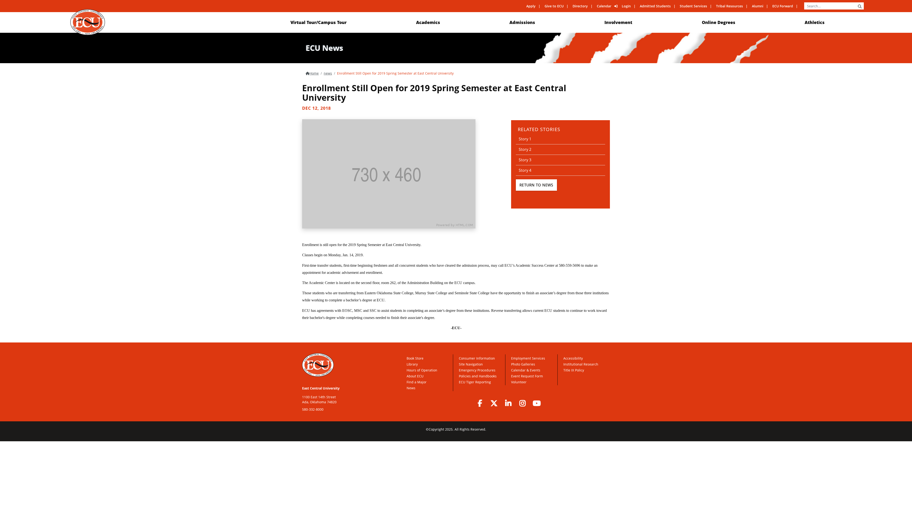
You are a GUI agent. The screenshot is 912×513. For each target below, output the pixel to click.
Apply (531, 6)
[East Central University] (87, 22)
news (328, 73)
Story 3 (525, 159)
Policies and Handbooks (478, 376)
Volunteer (519, 382)
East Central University (321, 388)
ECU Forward (782, 6)
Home (314, 73)
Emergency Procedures (477, 370)
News (411, 388)
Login (626, 6)
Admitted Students (655, 6)
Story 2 (525, 149)
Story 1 (525, 139)
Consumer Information (477, 358)
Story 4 (525, 170)
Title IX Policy (574, 370)
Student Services (693, 6)
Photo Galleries (523, 364)
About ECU (415, 376)
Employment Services (528, 358)
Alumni (757, 6)
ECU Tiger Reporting (475, 382)
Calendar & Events (525, 370)
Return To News (536, 185)
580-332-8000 (312, 409)
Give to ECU (554, 6)
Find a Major (417, 382)
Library (412, 364)
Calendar (604, 6)
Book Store (415, 358)
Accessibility (573, 358)
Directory (580, 6)
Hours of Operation (422, 370)
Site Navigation (471, 364)
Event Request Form (527, 376)
